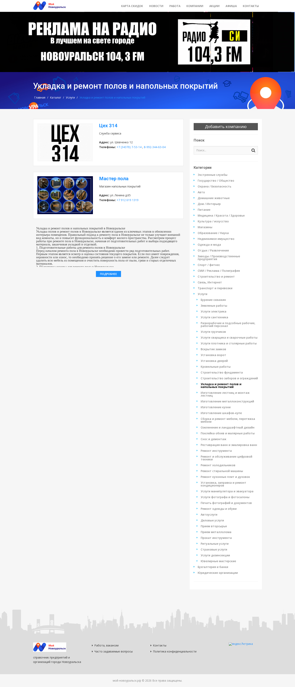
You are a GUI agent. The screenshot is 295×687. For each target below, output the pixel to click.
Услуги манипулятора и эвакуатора (227, 491)
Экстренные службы (212, 174)
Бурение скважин (213, 299)
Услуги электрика (213, 311)
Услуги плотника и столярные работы (229, 343)
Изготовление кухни (216, 407)
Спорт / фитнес (209, 265)
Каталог (55, 97)
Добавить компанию (226, 126)
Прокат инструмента (216, 537)
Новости (156, 6)
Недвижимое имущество (216, 238)
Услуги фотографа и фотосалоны (225, 497)
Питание (204, 209)
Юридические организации (218, 572)
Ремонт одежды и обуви (219, 508)
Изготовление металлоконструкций (227, 401)
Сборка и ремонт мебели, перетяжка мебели (228, 420)
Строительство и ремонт (216, 276)
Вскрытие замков (213, 349)
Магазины (205, 227)
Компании (194, 6)
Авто (201, 192)
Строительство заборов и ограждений (229, 378)
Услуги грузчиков (213, 331)
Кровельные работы (216, 366)
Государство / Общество (216, 180)
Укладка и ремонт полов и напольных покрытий (221, 385)
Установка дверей (214, 360)
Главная (39, 97)
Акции (214, 6)
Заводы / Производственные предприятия (219, 258)
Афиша (231, 6)
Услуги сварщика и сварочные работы (229, 337)
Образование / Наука (213, 233)
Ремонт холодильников (218, 465)
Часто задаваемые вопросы (113, 651)
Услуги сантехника (214, 317)
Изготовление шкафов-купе (221, 413)
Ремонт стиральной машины (222, 471)
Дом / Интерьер (209, 204)
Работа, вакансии (106, 645)
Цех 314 (108, 125)
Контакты (251, 6)
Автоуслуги (209, 514)
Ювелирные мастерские (218, 561)
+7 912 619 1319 (127, 200)
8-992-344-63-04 (155, 147)
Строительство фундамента (222, 372)
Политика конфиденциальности (174, 651)
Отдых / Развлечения (213, 250)
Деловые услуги (212, 520)
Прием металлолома (216, 532)
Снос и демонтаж (213, 439)
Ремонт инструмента (216, 450)
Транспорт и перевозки (215, 288)
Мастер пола (113, 178)
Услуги (70, 97)
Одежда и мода (209, 244)
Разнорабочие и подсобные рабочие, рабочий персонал (228, 324)
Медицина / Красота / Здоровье (221, 215)
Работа (174, 6)
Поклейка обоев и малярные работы (228, 433)
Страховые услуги (214, 549)
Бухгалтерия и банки (213, 567)
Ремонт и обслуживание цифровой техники (226, 458)
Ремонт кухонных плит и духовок (225, 476)
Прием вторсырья (214, 526)
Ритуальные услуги (215, 543)
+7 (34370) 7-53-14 (129, 147)
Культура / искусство (213, 221)
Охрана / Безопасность (214, 186)
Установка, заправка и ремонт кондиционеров (223, 484)
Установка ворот (213, 355)
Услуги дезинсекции (215, 555)
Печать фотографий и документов (226, 503)
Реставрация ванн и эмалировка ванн (229, 445)
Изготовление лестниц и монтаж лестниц (225, 394)
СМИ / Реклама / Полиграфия (219, 270)
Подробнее (108, 274)
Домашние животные (214, 198)
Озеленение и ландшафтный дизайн (227, 427)
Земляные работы (214, 305)
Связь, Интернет (210, 282)
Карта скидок (132, 6)
